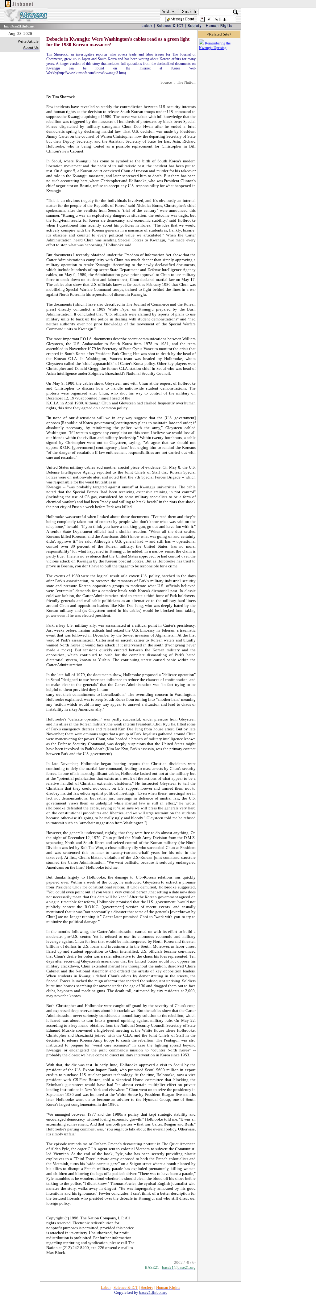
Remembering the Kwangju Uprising (215, 45)
